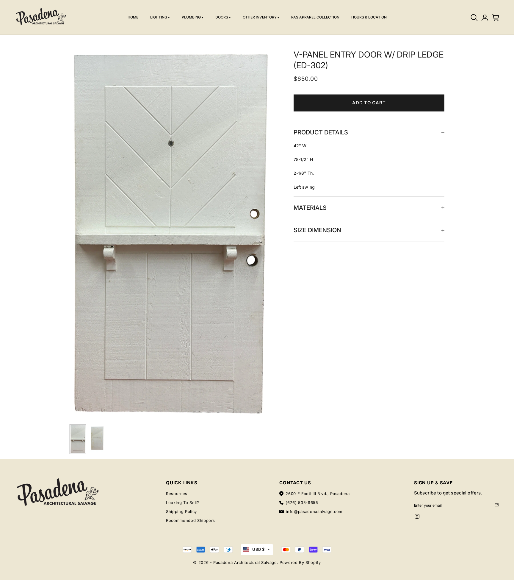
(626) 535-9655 (302, 502)
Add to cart (369, 103)
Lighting (158, 17)
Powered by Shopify (300, 562)
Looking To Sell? (182, 502)
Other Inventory (260, 17)
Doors (221, 17)
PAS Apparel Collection (315, 17)
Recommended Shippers (190, 520)
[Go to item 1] (78, 439)
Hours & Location (369, 17)
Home (133, 17)
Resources (176, 493)
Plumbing (191, 17)
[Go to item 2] (97, 438)
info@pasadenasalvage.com (314, 511)
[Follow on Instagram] (417, 516)
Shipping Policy (181, 511)
